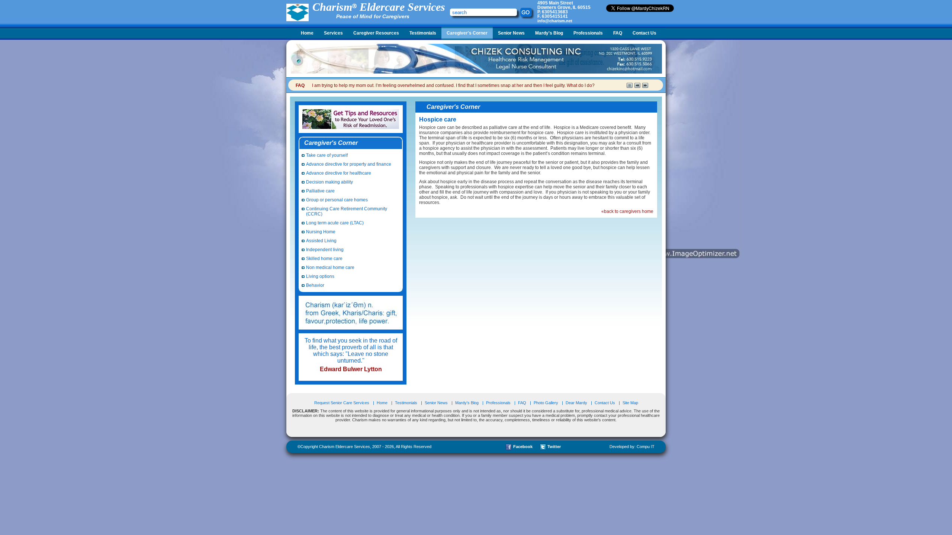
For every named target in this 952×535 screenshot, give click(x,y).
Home (307, 33)
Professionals (588, 33)
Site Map (630, 403)
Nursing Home (320, 231)
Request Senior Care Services (342, 403)
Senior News (511, 33)
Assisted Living (321, 240)
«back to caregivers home (627, 211)
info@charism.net (554, 21)
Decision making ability (329, 182)
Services (333, 33)
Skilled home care (324, 258)
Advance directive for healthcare (338, 173)
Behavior (315, 285)
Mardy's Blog (549, 33)
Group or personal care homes (337, 199)
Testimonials (422, 33)
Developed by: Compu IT (632, 446)
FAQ (617, 33)
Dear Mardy (576, 403)
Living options (320, 276)
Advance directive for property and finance (348, 164)
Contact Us (644, 33)
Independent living (325, 249)
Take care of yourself (327, 155)
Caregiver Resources (376, 33)
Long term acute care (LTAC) (335, 223)
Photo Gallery (546, 403)
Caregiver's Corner (467, 33)
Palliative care (320, 191)
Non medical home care (330, 267)
